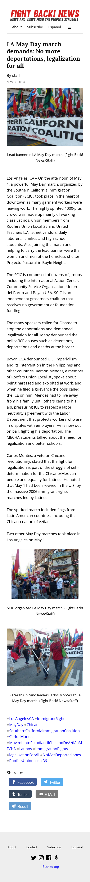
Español (54, 26)
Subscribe (35, 26)
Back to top (50, 866)
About (17, 26)
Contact (31, 847)
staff (16, 75)
